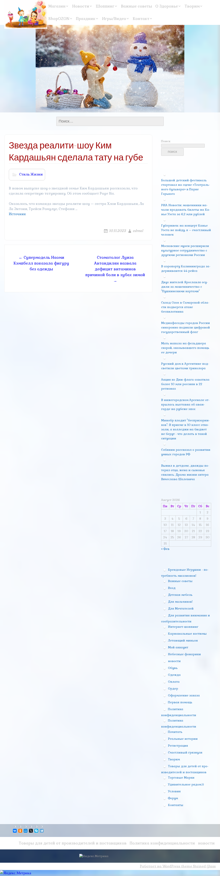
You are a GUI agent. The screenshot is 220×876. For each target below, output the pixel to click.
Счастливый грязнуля (185, 752)
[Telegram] (42, 831)
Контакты (175, 805)
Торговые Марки (181, 777)
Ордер (173, 688)
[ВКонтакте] (15, 831)
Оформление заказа (184, 695)
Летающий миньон (183, 640)
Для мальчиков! (180, 602)
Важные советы (136, 6)
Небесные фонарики (184, 654)
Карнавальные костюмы (187, 633)
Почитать (175, 732)
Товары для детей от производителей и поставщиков (73, 843)
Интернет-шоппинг (183, 627)
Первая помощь (180, 702)
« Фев (165, 549)
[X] (31, 831)
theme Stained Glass (198, 866)
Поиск (165, 141)
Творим (192, 6)
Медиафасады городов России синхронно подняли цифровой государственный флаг (185, 327)
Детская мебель (180, 595)
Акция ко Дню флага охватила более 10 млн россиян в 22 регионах (185, 384)
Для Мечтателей (181, 608)
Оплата (174, 682)
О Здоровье (166, 6)
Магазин (57, 6)
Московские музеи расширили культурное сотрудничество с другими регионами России (185, 250)
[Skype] (36, 831)
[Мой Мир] (26, 831)
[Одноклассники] (20, 831)
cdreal (138, 230)
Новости (80, 6)
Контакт (141, 18)
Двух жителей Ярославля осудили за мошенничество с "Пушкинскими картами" (184, 286)
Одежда (174, 675)
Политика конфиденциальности (162, 843)
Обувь (173, 668)
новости (174, 661)
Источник (17, 214)
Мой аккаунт (178, 647)
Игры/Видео (114, 18)
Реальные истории (183, 739)
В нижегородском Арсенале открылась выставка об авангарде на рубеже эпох (185, 404)
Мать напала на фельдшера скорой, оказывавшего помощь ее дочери (185, 347)
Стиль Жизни (31, 174)
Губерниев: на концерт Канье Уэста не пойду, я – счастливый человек (186, 230)
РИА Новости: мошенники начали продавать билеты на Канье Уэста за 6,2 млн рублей (185, 209)
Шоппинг (105, 6)
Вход (172, 588)
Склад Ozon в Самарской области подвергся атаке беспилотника (185, 307)
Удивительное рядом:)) (186, 784)
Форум (173, 798)
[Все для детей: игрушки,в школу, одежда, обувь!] (26, 14)
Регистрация (178, 745)
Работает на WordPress (160, 866)
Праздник (85, 18)
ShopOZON (58, 18)
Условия (174, 791)
